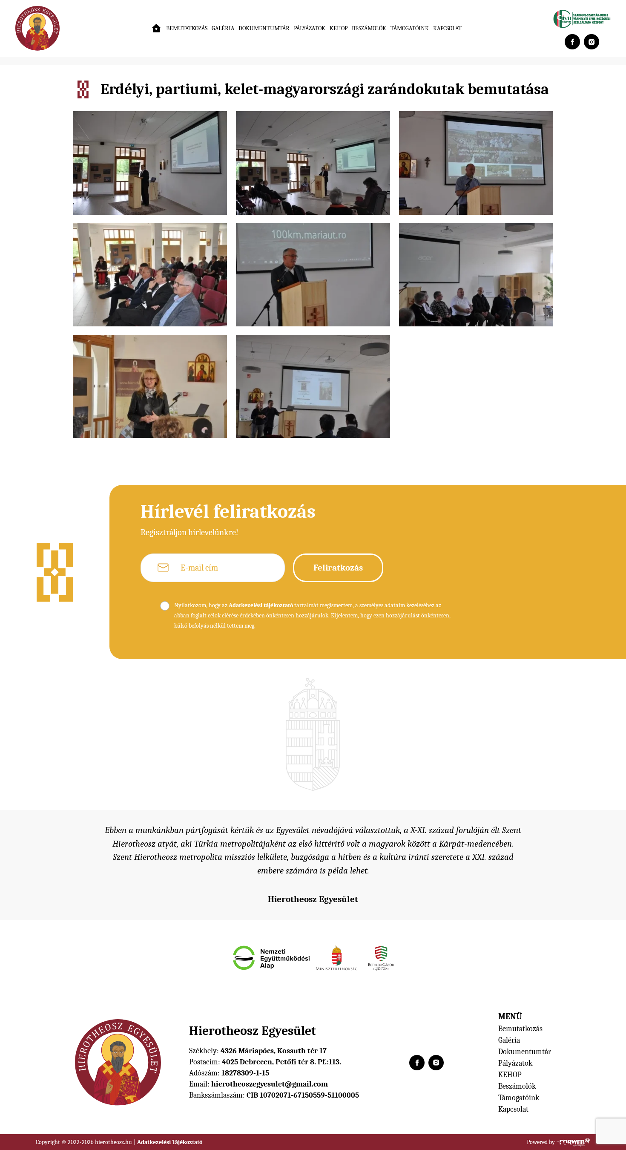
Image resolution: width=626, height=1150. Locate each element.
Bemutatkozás (186, 28)
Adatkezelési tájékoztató (261, 605)
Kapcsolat (447, 28)
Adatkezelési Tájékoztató (169, 1142)
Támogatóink (410, 28)
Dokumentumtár (264, 28)
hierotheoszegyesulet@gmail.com (269, 1084)
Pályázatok (309, 28)
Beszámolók (369, 28)
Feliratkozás (338, 567)
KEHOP (338, 28)
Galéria (223, 28)
